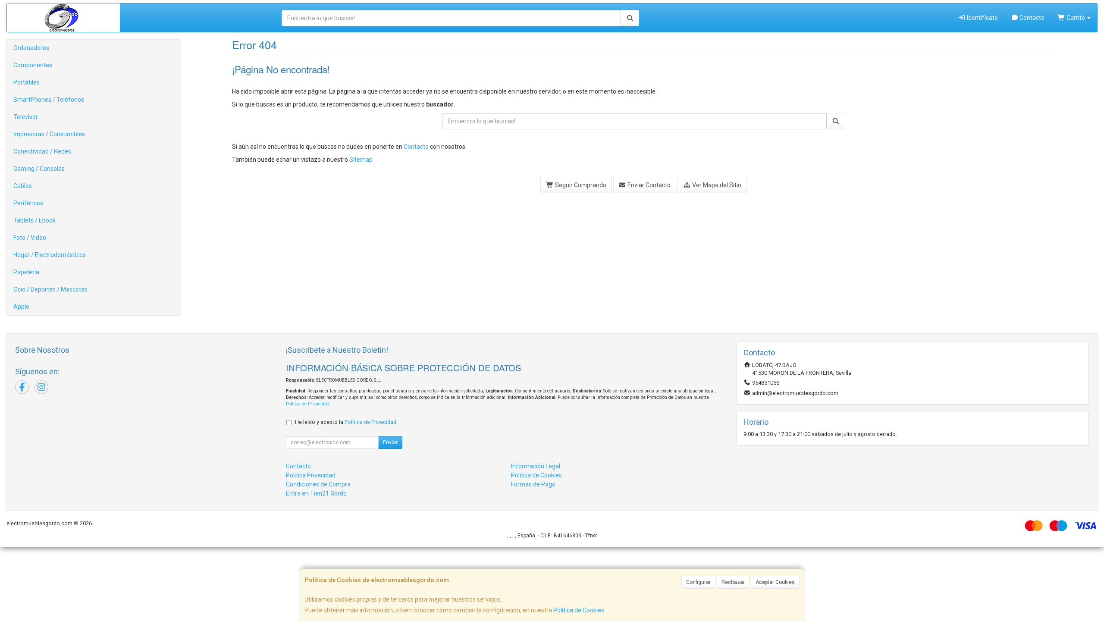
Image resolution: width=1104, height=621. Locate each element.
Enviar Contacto (648, 185)
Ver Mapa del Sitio (716, 185)
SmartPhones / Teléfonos (48, 99)
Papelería (26, 272)
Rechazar (733, 582)
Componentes (32, 65)
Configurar (698, 582)
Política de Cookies (578, 610)
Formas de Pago (533, 484)
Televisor (25, 116)
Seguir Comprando (580, 185)
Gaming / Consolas (39, 168)
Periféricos (28, 203)
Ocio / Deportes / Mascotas (50, 289)
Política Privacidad (311, 475)
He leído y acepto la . (346, 422)
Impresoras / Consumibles (49, 134)
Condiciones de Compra (318, 484)
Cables (22, 185)
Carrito (1075, 17)
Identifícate (982, 17)
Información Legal (535, 466)
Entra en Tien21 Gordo (316, 493)
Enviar (390, 442)
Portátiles (26, 82)
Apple (21, 306)
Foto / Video (29, 237)
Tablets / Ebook (34, 220)
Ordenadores (31, 47)
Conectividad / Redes (42, 151)
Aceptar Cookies (775, 582)
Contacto (1031, 17)
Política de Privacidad (307, 403)
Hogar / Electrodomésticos (49, 254)
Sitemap (361, 159)
